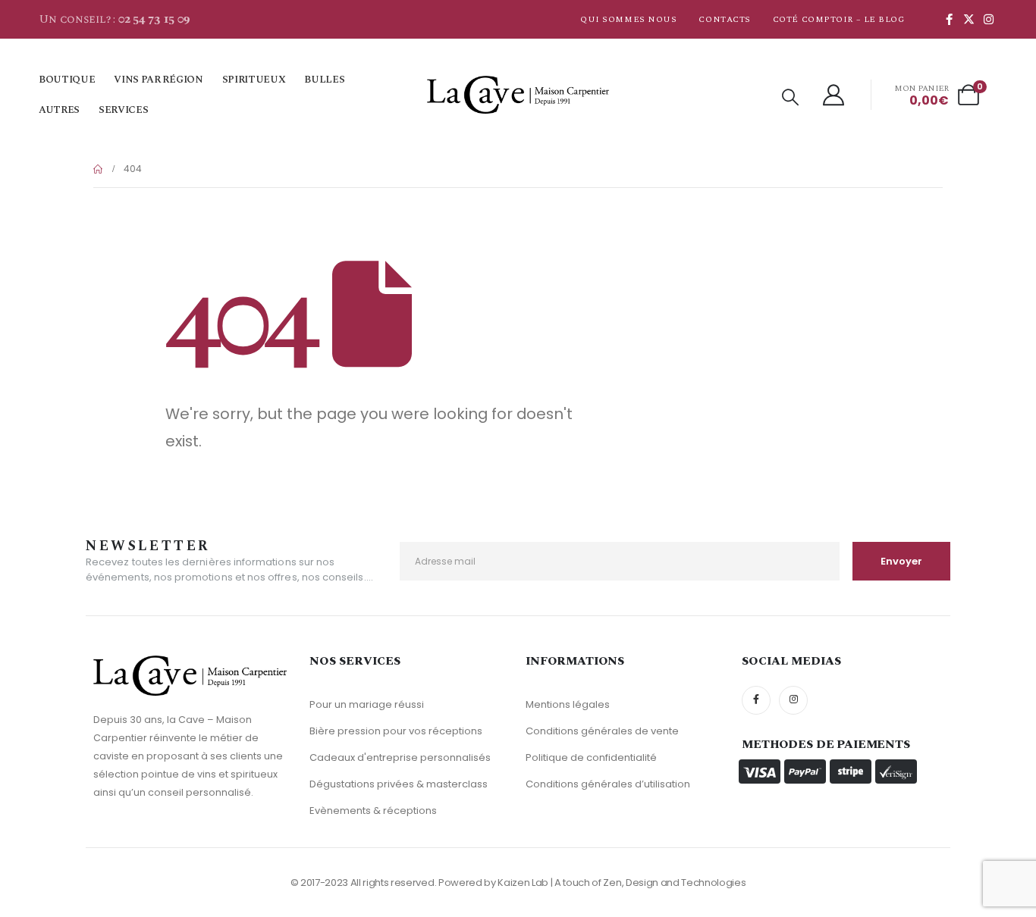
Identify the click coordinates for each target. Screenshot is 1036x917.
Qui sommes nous (628, 19)
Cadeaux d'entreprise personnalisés (400, 757)
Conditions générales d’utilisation (608, 784)
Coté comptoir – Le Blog (839, 19)
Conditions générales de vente (602, 731)
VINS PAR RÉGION (158, 79)
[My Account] (834, 94)
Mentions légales (568, 704)
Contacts (724, 19)
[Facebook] (948, 19)
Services (123, 109)
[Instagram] (988, 19)
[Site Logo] (518, 95)
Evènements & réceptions (373, 810)
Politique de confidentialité (591, 757)
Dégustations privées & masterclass (398, 784)
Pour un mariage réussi (366, 704)
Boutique (67, 79)
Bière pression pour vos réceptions (395, 731)
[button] (790, 98)
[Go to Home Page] (97, 169)
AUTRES (59, 109)
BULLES (324, 79)
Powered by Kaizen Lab (493, 882)
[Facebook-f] (756, 700)
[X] (968, 19)
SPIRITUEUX (254, 79)
